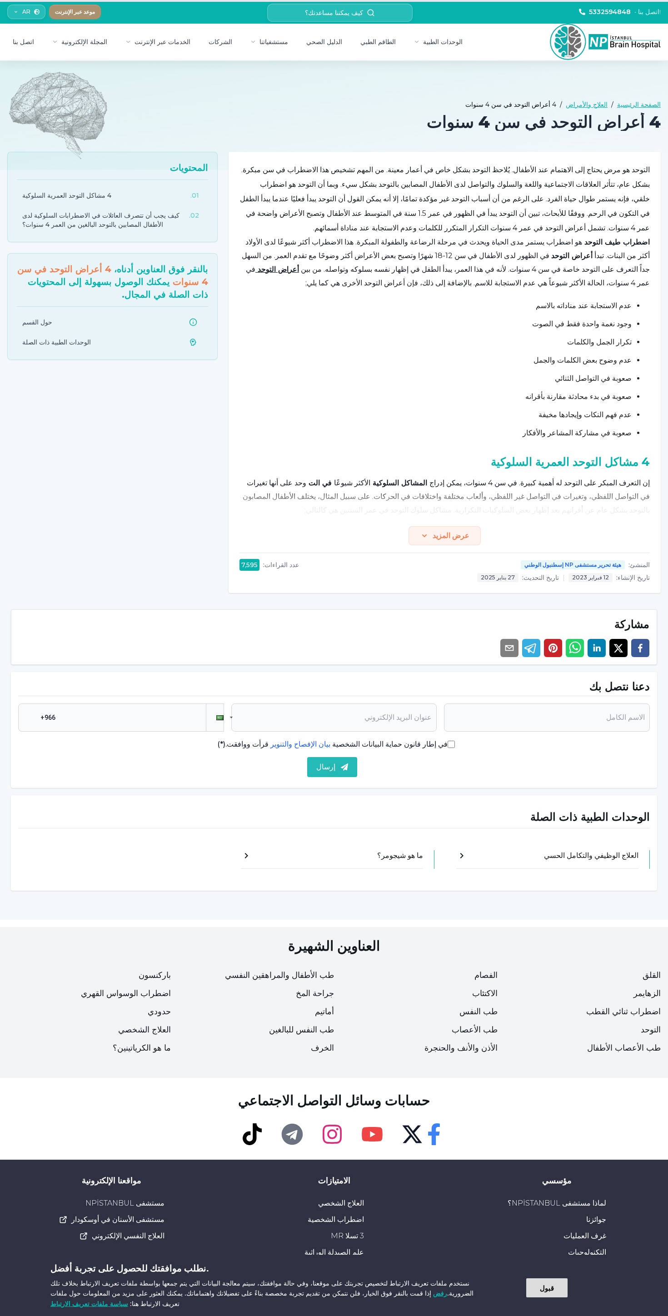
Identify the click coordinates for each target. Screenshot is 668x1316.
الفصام (486, 975)
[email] (509, 648)
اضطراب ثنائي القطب (623, 1012)
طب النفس (478, 1012)
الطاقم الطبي (378, 42)
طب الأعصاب (475, 1030)
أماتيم (324, 1012)
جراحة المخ (315, 993)
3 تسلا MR (347, 1235)
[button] (215, 717)
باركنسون (155, 975)
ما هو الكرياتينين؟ (142, 1048)
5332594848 (625, 12)
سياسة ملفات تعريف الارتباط (89, 1303)
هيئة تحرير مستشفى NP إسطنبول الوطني (572, 564)
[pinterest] (553, 648)
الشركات (220, 42)
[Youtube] (372, 1134)
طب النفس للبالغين (301, 1030)
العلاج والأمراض (587, 104)
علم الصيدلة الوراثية (334, 1252)
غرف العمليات (584, 1235)
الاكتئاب (485, 993)
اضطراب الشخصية (336, 1219)
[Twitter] (412, 1134)
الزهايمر (647, 993)
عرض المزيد (451, 535)
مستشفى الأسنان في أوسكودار (118, 1219)
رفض (440, 1293)
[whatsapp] (575, 648)
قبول (547, 1287)
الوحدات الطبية (443, 42)
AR (26, 11)
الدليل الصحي (324, 42)
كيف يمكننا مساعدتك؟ (334, 13)
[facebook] (640, 648)
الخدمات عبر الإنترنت (162, 42)
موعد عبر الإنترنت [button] (75, 11)
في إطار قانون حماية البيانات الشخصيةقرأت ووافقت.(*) (332, 744)
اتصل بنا (23, 42)
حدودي (159, 1012)
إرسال (325, 767)
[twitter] (618, 648)
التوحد (651, 1030)
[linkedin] (597, 648)
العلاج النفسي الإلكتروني (128, 1235)
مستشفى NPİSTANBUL (125, 1203)
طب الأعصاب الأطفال (624, 1048)
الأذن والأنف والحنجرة (461, 1048)
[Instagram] (332, 1134)
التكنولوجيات (587, 1252)
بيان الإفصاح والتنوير (300, 744)
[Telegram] (292, 1134)
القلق (652, 975)
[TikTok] (252, 1134)
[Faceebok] (434, 1134)
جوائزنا (596, 1219)
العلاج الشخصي (144, 1030)
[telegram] (531, 648)
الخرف (322, 1048)
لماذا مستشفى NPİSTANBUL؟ (557, 1203)
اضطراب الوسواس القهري (126, 993)
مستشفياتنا (273, 42)
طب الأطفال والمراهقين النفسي (279, 975)
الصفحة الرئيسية (639, 104)
